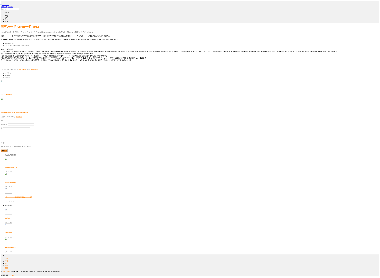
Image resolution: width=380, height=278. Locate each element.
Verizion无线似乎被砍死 (6, 94)
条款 (6, 266)
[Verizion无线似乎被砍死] (8, 178)
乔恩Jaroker (22, 69)
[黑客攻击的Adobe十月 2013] (8, 163)
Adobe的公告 (9, 43)
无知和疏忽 (34, 69)
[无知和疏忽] (8, 214)
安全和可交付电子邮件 (10, 247)
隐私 (6, 263)
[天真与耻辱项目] (8, 229)
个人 (6, 15)
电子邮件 (4, 124)
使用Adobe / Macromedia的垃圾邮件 (17, 45)
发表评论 (8, 77)
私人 (6, 19)
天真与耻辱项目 (8, 232)
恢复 (6, 268)
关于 (6, 259)
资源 (6, 21)
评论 (3, 143)
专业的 (7, 13)
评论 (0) (7, 75)
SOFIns (11, 275)
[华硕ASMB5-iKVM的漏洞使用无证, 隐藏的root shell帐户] (8, 193)
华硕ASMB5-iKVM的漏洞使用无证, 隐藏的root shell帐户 (14, 112)
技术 (6, 17)
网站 (2, 128)
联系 (6, 261)
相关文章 (8, 73)
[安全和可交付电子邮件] (8, 243)
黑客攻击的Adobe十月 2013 (11, 167)
